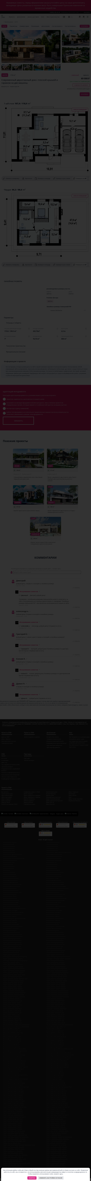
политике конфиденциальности (77, 1172)
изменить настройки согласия (50, 1178)
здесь (61, 1174)
